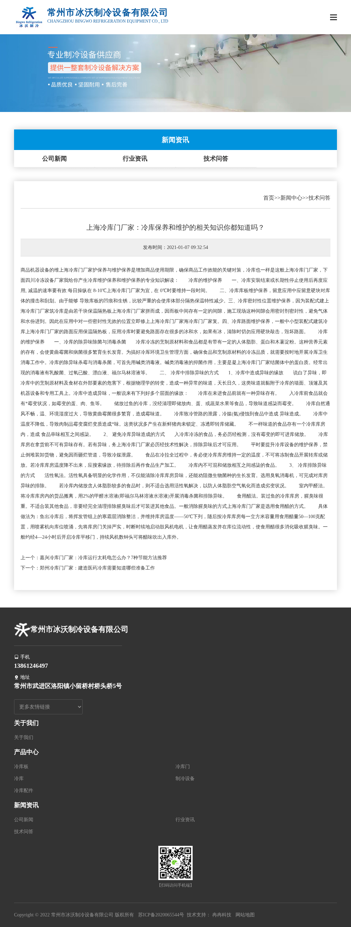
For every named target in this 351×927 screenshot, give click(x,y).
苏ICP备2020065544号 (161, 914)
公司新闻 (54, 158)
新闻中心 (291, 198)
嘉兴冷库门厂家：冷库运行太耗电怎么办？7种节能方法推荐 (103, 557)
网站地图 (245, 914)
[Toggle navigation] (333, 18)
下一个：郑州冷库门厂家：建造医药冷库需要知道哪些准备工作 (88, 568)
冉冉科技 (221, 914)
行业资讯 (135, 158)
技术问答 (216, 158)
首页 (268, 198)
